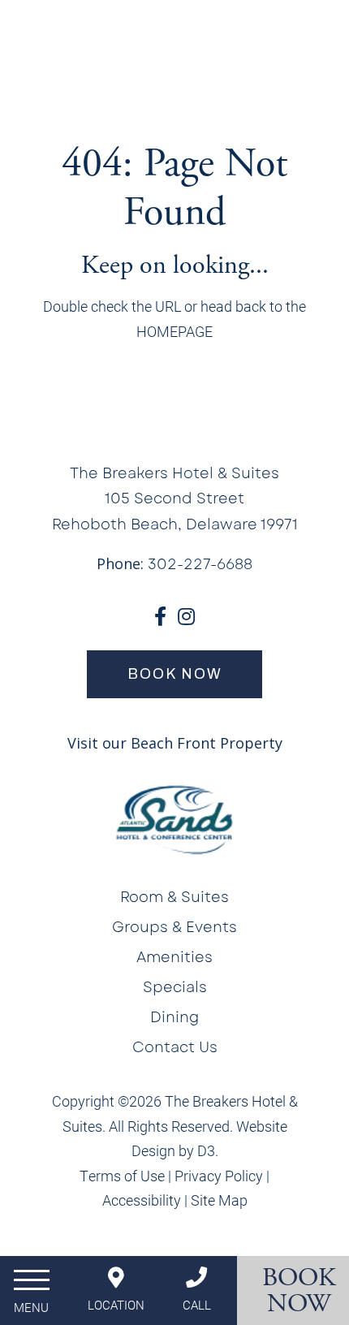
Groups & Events (174, 927)
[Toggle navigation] (32, 1288)
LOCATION (116, 1305)
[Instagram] (186, 616)
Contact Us (175, 1047)
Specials (175, 987)
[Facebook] (160, 616)
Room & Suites (174, 897)
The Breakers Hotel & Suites (174, 473)
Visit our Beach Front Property (174, 743)
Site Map (219, 1200)
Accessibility (141, 1200)
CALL (197, 1305)
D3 (206, 1150)
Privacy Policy (218, 1175)
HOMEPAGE (174, 331)
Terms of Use (122, 1175)
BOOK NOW (174, 674)
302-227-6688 (200, 564)
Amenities (174, 957)
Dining (174, 1017)
